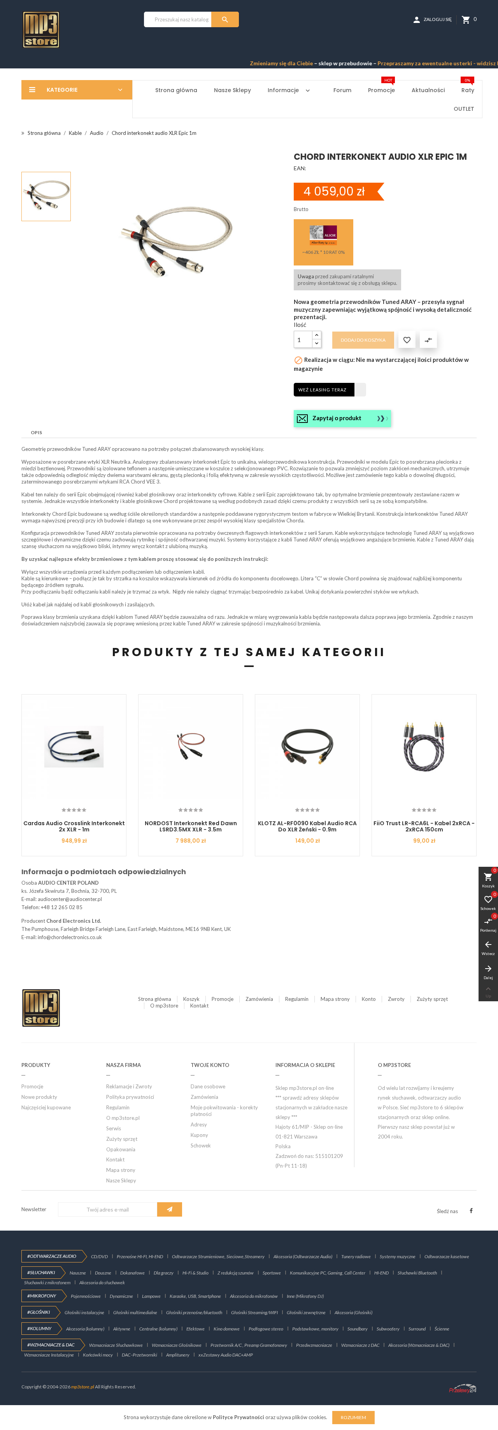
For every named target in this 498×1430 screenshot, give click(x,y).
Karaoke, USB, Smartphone (195, 1296)
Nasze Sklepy (121, 1180)
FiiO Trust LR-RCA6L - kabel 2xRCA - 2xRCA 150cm (424, 826)
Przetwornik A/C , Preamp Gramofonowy (248, 1345)
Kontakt (199, 1005)
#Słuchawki (41, 1272)
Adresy (199, 1124)
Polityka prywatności (130, 1097)
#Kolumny (39, 1328)
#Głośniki (38, 1312)
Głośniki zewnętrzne (306, 1312)
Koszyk (191, 999)
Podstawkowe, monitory (315, 1329)
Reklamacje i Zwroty (129, 1086)
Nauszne (78, 1273)
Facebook (471, 1210)
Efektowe (195, 1329)
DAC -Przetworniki (139, 1355)
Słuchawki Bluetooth (417, 1273)
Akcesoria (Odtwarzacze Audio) (303, 1256)
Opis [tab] (36, 432)
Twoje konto (210, 1065)
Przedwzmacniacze (314, 1345)
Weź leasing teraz (322, 389)
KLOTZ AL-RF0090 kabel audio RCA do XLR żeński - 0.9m (307, 826)
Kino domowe (227, 1329)
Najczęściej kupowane (46, 1107)
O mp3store (164, 1005)
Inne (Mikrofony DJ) (305, 1296)
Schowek (201, 1145)
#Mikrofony (41, 1296)
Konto (369, 999)
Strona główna (154, 999)
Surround (417, 1329)
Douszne (103, 1273)
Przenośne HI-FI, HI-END (140, 1256)
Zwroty (396, 999)
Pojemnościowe (86, 1296)
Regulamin (297, 999)
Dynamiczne (121, 1296)
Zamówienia (259, 999)
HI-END (381, 1273)
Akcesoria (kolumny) (85, 1329)
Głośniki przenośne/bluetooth (194, 1312)
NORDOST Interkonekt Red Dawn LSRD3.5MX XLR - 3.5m (191, 826)
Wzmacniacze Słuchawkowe (116, 1345)
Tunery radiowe (356, 1256)
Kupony (199, 1135)
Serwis (113, 1128)
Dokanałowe (132, 1273)
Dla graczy (164, 1273)
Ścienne (442, 1329)
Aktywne (121, 1329)
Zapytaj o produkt (336, 417)
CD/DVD (99, 1256)
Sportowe (272, 1273)
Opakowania (120, 1149)
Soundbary (357, 1329)
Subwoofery (388, 1329)
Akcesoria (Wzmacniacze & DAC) (418, 1345)
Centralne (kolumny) (158, 1329)
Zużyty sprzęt (432, 999)
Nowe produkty (39, 1097)
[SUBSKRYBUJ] (169, 1209)
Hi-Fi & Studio (195, 1273)
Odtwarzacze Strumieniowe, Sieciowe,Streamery (218, 1256)
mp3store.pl (82, 1387)
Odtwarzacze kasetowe (446, 1256)
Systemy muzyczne (398, 1256)
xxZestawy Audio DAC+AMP (225, 1355)
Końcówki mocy (98, 1355)
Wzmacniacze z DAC (360, 1345)
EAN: (300, 168)
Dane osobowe (208, 1086)
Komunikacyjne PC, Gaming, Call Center (327, 1273)
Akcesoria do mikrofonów (254, 1296)
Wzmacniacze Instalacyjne (49, 1355)
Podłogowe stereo (266, 1329)
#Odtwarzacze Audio (51, 1256)
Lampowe (151, 1296)
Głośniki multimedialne (135, 1312)
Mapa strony (335, 999)
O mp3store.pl (123, 1118)
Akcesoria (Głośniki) (353, 1312)
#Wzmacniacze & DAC (50, 1345)
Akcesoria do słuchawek (102, 1282)
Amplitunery (177, 1355)
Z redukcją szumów (235, 1273)
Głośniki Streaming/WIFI (254, 1312)
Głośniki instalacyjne (84, 1312)
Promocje (222, 999)
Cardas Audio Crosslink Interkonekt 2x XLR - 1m (74, 826)
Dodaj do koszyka (363, 340)
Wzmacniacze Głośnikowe (177, 1345)
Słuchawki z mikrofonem (47, 1282)
